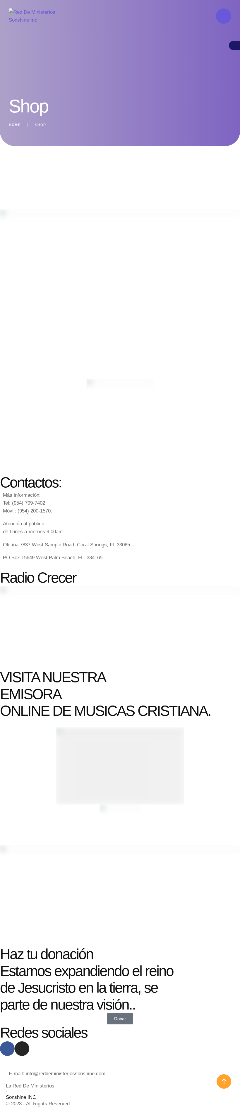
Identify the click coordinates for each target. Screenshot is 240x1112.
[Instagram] (22, 1048)
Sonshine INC (21, 1097)
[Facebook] (7, 1048)
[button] (224, 1081)
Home (14, 125)
